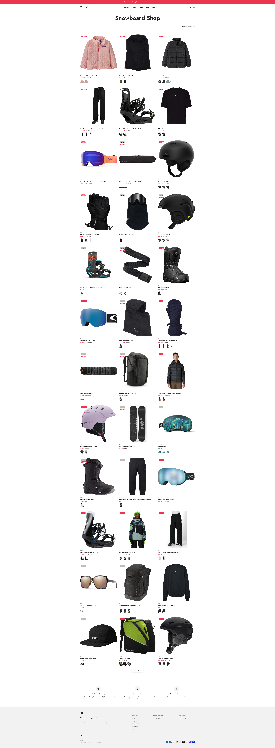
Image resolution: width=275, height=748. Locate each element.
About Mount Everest (158, 715)
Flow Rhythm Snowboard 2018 (127, 446)
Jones (81, 285)
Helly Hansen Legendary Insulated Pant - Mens (92, 129)
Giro (158, 180)
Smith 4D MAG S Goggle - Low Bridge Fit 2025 (93, 182)
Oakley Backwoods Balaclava (126, 76)
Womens (141, 7)
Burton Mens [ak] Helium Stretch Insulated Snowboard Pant (135, 499)
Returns (134, 718)
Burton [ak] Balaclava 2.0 (126, 340)
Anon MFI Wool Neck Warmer (127, 234)
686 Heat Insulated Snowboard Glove (90, 234)
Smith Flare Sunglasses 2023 (88, 605)
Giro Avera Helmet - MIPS (165, 234)
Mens (134, 7)
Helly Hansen (82, 127)
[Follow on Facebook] (81, 735)
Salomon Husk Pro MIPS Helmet (88, 446)
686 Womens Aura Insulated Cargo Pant (168, 552)
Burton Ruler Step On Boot (87, 499)
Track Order (135, 715)
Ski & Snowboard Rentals (159, 721)
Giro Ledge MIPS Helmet (164, 182)
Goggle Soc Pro (162, 446)
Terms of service (91, 742)
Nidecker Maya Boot (163, 287)
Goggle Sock (160, 444)
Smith (81, 180)
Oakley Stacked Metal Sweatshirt (166, 605)
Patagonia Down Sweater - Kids (166, 76)
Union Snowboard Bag (86, 393)
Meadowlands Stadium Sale (185, 721)
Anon (120, 232)
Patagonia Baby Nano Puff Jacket (89, 76)
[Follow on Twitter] (85, 735)
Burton (120, 127)
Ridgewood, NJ (182, 718)
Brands (153, 7)
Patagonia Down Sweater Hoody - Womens (169, 393)
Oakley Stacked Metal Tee (165, 129)
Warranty (134, 729)
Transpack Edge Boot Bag (126, 658)
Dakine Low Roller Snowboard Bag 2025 (130, 182)
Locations (181, 712)
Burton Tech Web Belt (125, 287)
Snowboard (127, 7)
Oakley (120, 74)
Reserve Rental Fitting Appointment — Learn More (137, 2)
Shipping (134, 721)
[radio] (82, 81)
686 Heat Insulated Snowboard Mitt (167, 340)
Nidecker (159, 285)
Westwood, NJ (182, 715)
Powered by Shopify (95, 740)
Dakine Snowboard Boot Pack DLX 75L (129, 605)
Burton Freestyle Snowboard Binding (90, 552)
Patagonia (82, 74)
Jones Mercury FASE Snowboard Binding (91, 287)
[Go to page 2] (142, 670)
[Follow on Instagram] (88, 735)
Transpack (121, 656)
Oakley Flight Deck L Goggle (88, 340)
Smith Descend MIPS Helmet (165, 658)
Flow (120, 444)
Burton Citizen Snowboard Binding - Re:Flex (130, 129)
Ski (120, 7)
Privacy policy (83, 742)
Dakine (120, 180)
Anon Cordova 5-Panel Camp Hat (89, 658)
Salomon (81, 444)
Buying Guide (135, 724)
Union (81, 391)
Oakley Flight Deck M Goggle (166, 499)
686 (81, 232)
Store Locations (156, 718)
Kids (147, 7)
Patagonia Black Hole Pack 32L (127, 393)
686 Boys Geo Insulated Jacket (127, 552)
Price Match (135, 726)
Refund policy (99, 742)
